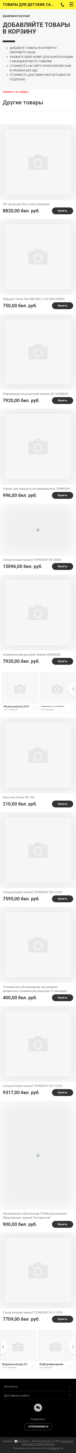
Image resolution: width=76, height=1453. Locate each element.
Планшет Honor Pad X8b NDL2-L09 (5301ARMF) (34, 299)
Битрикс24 (54, 1448)
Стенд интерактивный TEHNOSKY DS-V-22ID (32, 892)
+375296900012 (38, 1426)
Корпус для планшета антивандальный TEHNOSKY (36, 488)
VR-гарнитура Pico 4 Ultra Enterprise (26, 204)
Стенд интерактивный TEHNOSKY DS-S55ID (32, 559)
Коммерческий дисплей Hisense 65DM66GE (31, 654)
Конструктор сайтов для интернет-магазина (47, 1442)
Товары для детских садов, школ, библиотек (29, 4)
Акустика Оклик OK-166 (18, 797)
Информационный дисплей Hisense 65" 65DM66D (35, 394)
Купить (62, 210)
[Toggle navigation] (71, 5)
